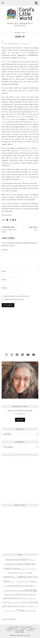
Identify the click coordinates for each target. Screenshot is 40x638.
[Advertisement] (20, 329)
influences (27, 582)
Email (4, 279)
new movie (29, 127)
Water (27, 611)
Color (30, 572)
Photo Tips (6, 602)
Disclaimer (19, 630)
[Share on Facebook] (7, 220)
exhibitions (8, 577)
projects (13, 602)
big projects (23, 569)
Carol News (12, 573)
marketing (20, 591)
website (23, 53)
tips (15, 611)
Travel (20, 610)
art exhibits (25, 564)
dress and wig (33, 150)
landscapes (28, 586)
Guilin (16, 582)
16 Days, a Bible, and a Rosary (9, 229)
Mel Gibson (21, 150)
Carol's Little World (23, 627)
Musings (31, 590)
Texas (22, 606)
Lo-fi (35, 586)
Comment (5, 250)
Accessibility (11, 628)
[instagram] (12, 354)
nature (7, 595)
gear (15, 577)
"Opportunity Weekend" (17, 559)
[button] (37, 2)
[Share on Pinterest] (13, 220)
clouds (24, 573)
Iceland (20, 582)
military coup (20, 117)
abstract (32, 560)
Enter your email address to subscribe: (20, 410)
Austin (15, 568)
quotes (18, 602)
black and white (32, 569)
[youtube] (28, 354)
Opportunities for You (14, 598)
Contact (23, 628)
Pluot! (33, 228)
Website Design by (20, 635)
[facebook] (17, 354)
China (20, 573)
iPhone (33, 582)
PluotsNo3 (4, 43)
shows (16, 606)
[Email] (33, 354)
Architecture (11, 564)
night (11, 595)
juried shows (15, 585)
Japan (5, 586)
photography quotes (31, 598)
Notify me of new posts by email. (13, 299)
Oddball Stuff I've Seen (25, 594)
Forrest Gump (25, 177)
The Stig (29, 606)
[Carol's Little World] (20, 10)
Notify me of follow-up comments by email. (16, 296)
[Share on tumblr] (16, 220)
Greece (12, 582)
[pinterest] (22, 354)
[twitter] (6, 354)
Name (4, 271)
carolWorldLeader (24, 43)
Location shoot (9, 591)
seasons (24, 602)
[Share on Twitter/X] (10, 220)
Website (4, 288)
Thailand (35, 112)
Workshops (32, 611)
